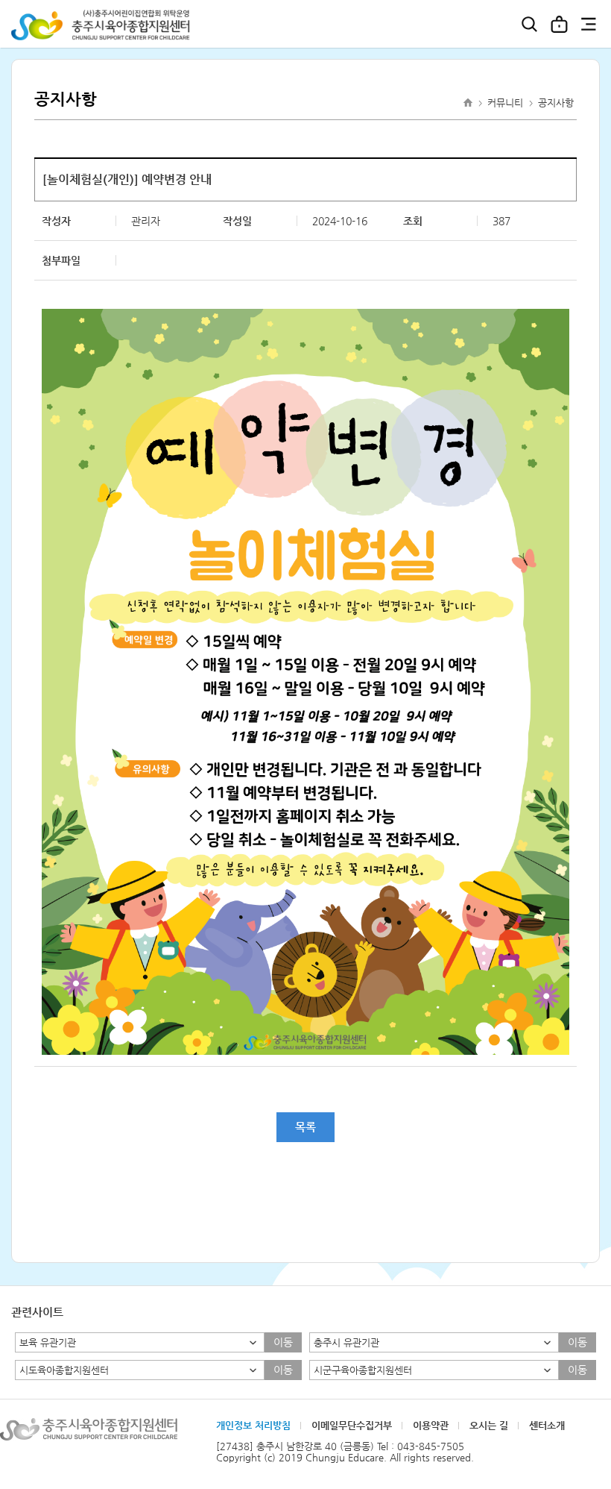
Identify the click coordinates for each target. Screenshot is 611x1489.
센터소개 (547, 1425)
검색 (529, 24)
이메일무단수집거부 (351, 1425)
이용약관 (431, 1425)
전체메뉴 (589, 24)
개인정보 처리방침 (253, 1425)
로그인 (559, 24)
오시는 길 (488, 1425)
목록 (305, 1126)
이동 (283, 1342)
